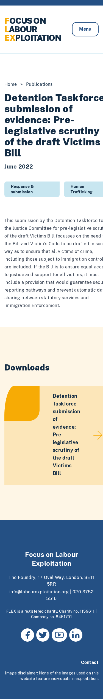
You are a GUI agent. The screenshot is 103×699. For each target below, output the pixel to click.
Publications (39, 84)
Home (10, 84)
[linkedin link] (75, 635)
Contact (90, 662)
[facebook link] (27, 635)
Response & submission (22, 189)
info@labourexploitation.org (39, 591)
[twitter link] (42, 635)
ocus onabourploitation (32, 29)
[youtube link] (59, 635)
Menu (85, 29)
